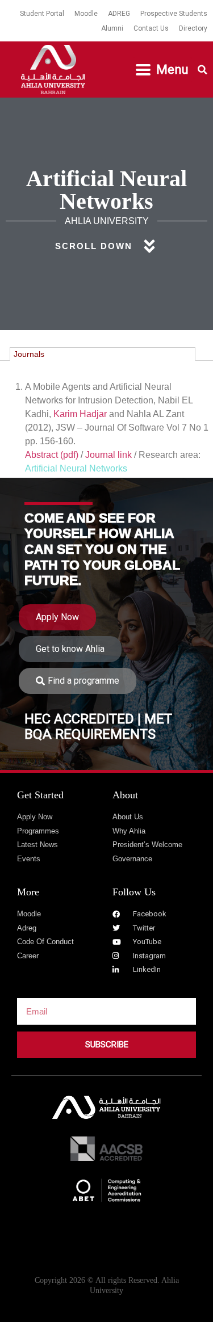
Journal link (108, 455)
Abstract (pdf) (51, 455)
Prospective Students (173, 14)
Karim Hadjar (80, 414)
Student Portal (42, 14)
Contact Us (151, 28)
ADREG (119, 14)
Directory (193, 28)
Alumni (112, 28)
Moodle (86, 14)
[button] (162, 69)
